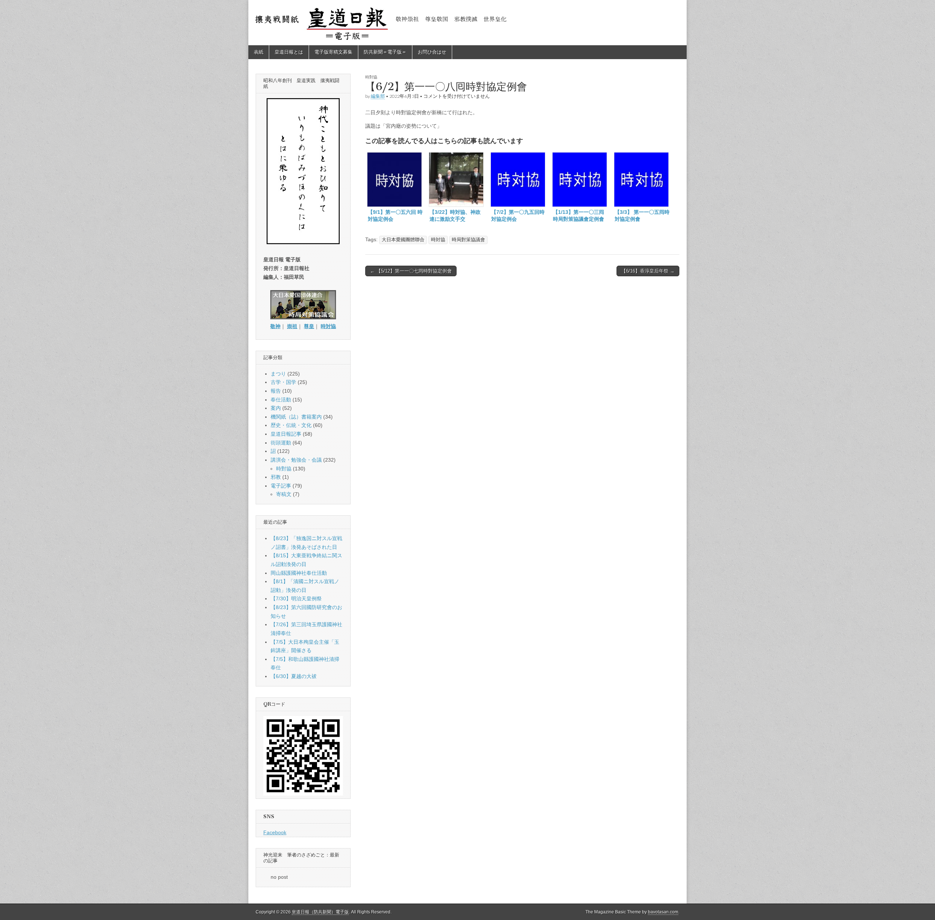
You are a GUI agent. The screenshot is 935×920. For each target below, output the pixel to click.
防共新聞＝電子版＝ (385, 52)
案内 (276, 408)
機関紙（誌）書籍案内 (296, 417)
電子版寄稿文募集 (333, 52)
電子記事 (281, 486)
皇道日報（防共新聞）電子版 (320, 912)
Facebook (274, 832)
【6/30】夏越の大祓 (294, 676)
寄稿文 (283, 494)
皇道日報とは (289, 52)
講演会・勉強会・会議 (296, 460)
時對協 (371, 76)
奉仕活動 (281, 400)
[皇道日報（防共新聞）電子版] (467, 22)
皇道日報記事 (286, 434)
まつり (278, 374)
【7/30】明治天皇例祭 (296, 598)
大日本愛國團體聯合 (403, 239)
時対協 (438, 239)
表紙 (258, 52)
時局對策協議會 (468, 239)
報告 (276, 391)
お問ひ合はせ (432, 52)
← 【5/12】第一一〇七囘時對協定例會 (411, 271)
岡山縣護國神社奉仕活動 (299, 573)
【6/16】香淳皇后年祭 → (648, 271)
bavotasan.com (663, 912)
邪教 (276, 477)
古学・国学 (283, 382)
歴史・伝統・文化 (291, 425)
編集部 (378, 96)
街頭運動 (281, 443)
